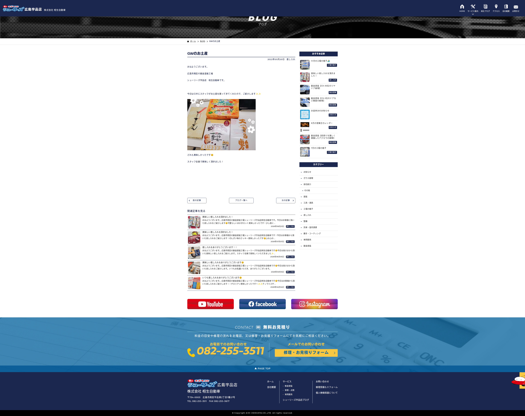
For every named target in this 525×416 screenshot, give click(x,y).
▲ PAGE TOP (262, 368)
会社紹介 (307, 184)
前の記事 (197, 200)
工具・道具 (308, 203)
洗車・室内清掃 (310, 228)
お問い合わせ (322, 382)
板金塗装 (288, 386)
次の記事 (286, 200)
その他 (307, 191)
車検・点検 (289, 390)
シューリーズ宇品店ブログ (296, 400)
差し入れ (291, 60)
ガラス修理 (308, 178)
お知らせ (307, 172)
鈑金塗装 (307, 246)
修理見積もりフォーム (327, 387)
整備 (305, 221)
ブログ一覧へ (241, 200)
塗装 (305, 197)
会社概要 (271, 387)
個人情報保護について (327, 393)
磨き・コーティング (312, 234)
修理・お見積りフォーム (306, 353)
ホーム (193, 41)
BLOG (202, 41)
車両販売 (307, 240)
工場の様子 (308, 209)
